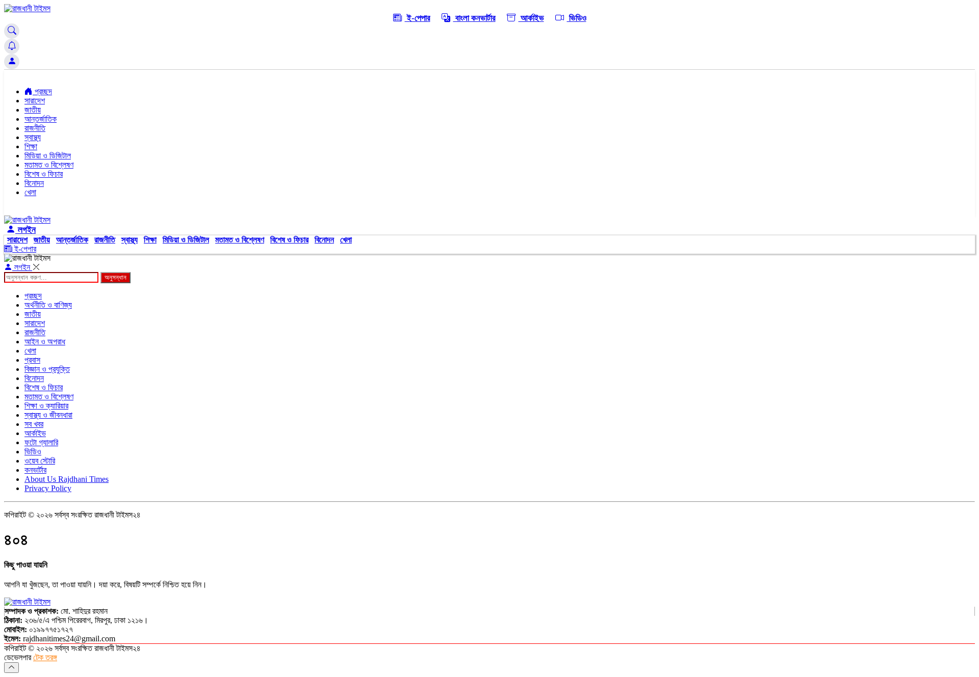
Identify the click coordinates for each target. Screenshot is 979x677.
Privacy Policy (47, 488)
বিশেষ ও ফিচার (43, 174)
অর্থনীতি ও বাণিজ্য (48, 305)
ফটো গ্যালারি (41, 442)
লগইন (25, 230)
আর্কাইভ (531, 18)
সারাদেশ (34, 100)
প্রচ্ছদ (42, 91)
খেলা (30, 192)
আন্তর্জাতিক (40, 119)
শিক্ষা (30, 146)
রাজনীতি (34, 128)
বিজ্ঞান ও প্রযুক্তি (47, 369)
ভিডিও (576, 18)
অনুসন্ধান (115, 277)
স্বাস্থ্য (32, 137)
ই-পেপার (417, 18)
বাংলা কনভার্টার (474, 18)
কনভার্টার (35, 470)
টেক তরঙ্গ (45, 657)
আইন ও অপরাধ (44, 341)
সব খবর (33, 424)
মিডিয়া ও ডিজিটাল (47, 155)
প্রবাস (32, 360)
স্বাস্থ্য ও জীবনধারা (48, 415)
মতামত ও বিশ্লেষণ (48, 164)
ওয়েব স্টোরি (39, 460)
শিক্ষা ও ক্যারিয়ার (46, 405)
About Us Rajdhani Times (66, 479)
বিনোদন (34, 183)
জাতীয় (32, 109)
